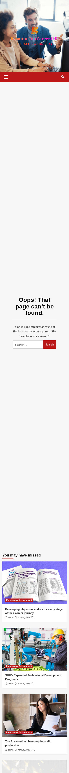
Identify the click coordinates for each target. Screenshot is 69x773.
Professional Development (19, 600)
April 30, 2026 (24, 617)
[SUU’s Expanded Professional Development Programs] (34, 649)
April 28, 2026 (24, 750)
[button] (6, 76)
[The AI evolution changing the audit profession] (34, 715)
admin (10, 617)
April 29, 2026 (24, 684)
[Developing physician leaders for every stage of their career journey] (34, 582)
